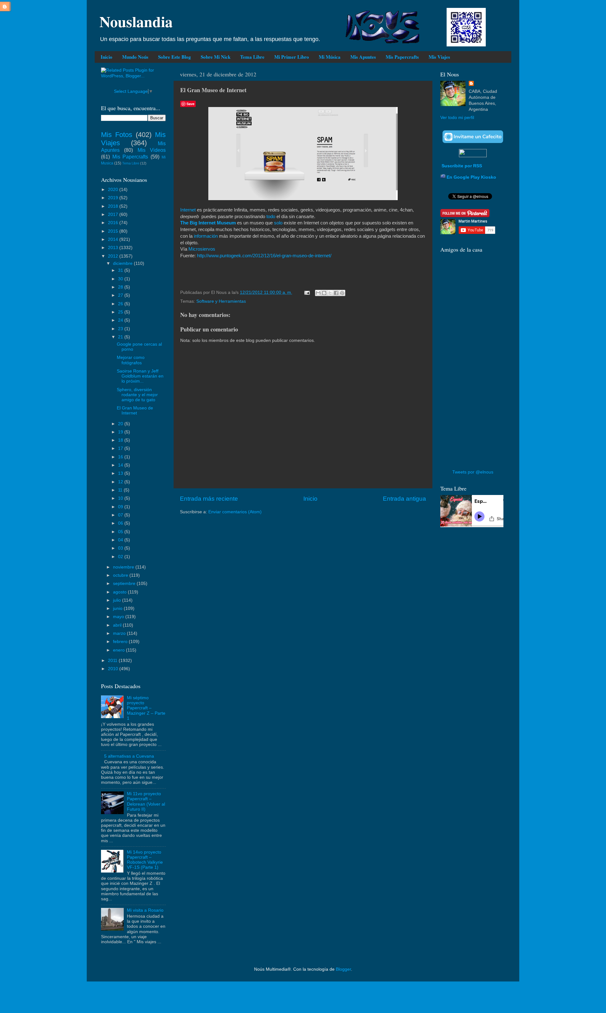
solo (278, 222)
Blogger (343, 969)
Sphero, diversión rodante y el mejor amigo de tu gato (137, 394)
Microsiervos (201, 249)
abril (118, 625)
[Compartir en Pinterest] (342, 293)
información (206, 236)
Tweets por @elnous (472, 472)
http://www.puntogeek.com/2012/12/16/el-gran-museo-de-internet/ (264, 255)
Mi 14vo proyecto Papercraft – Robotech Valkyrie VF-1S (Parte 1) (145, 860)
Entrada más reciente (209, 498)
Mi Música (330, 56)
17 (121, 448)
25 (121, 312)
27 (121, 295)
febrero (121, 641)
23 (121, 328)
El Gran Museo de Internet (135, 410)
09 (121, 506)
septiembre (125, 583)
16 (121, 457)
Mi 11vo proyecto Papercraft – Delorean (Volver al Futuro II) (146, 801)
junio (118, 608)
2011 (113, 660)
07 (121, 515)
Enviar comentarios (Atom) (235, 511)
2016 (113, 222)
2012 (113, 256)
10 (121, 498)
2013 (113, 247)
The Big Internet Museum (208, 222)
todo (270, 216)
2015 (113, 231)
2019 (113, 197)
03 (121, 548)
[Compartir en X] (330, 293)
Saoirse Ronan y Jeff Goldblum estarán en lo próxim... (140, 376)
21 (121, 337)
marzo (120, 633)
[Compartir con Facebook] (336, 293)
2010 (113, 668)
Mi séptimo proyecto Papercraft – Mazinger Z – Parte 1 (146, 708)
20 (121, 423)
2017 (113, 214)
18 (121, 440)
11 (121, 490)
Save (190, 103)
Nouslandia (136, 21)
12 (121, 482)
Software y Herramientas (221, 301)
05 (121, 531)
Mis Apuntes (363, 56)
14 (121, 465)
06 (121, 523)
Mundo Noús (135, 56)
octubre (121, 575)
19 (121, 432)
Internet (188, 209)
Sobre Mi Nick (215, 56)
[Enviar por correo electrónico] (318, 293)
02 (121, 556)
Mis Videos (152, 150)
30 (121, 279)
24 (121, 320)
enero (119, 650)
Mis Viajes (439, 56)
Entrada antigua (404, 498)
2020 (113, 189)
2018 (113, 206)
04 (121, 540)
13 (121, 473)
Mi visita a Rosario (145, 910)
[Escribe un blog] (324, 293)
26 (121, 303)
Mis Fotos (116, 135)
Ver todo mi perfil (457, 117)
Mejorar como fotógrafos (131, 360)
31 (121, 270)
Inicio (106, 56)
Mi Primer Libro (291, 56)
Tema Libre (252, 56)
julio (117, 600)
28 (121, 287)
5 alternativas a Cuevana (129, 756)
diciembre (123, 263)
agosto (120, 592)
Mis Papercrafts (402, 56)
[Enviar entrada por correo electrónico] (306, 292)
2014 (113, 239)
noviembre (124, 567)
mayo (119, 616)
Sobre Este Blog (174, 56)
